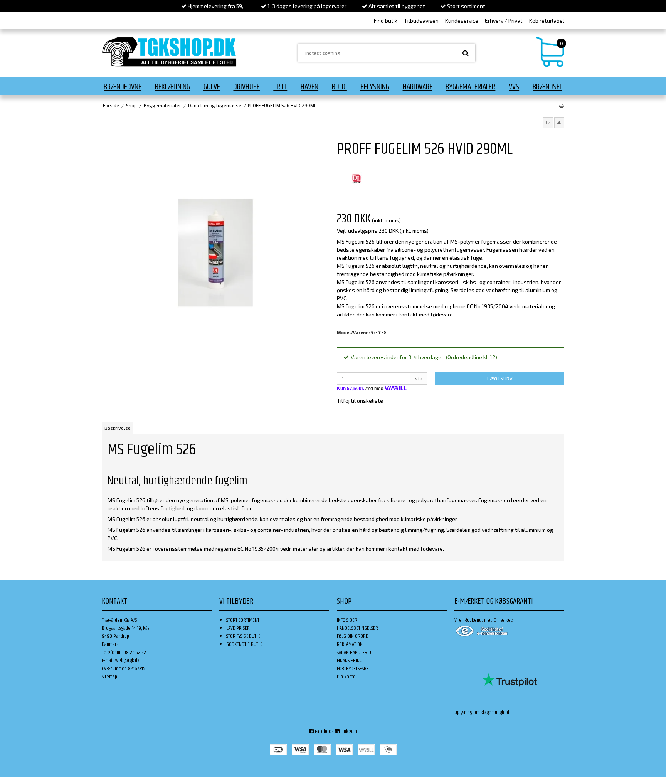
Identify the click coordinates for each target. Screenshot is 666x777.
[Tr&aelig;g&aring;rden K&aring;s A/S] (169, 52)
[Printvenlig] (561, 105)
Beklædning (172, 87)
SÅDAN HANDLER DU (355, 652)
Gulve (212, 87)
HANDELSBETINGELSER (357, 628)
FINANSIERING (349, 660)
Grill (280, 87)
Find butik (385, 20)
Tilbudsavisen (421, 20)
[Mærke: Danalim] (356, 179)
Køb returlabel (546, 20)
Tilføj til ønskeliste (360, 400)
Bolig (339, 87)
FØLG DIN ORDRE (352, 636)
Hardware (417, 87)
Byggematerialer (470, 87)
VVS (514, 87)
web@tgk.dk (127, 660)
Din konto (346, 677)
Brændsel (547, 87)
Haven (309, 87)
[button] (548, 122)
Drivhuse (246, 87)
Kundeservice (461, 20)
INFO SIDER (347, 620)
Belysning (374, 87)
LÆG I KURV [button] (499, 378)
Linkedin (348, 731)
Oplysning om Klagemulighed (481, 712)
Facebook (324, 731)
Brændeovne (122, 87)
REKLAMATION (350, 644)
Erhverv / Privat (504, 20)
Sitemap (109, 677)
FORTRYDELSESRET (354, 668)
